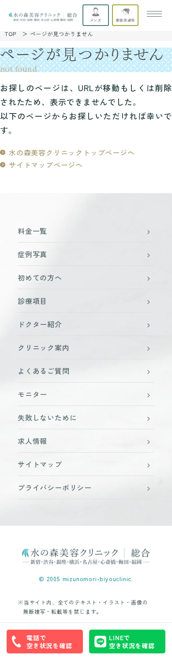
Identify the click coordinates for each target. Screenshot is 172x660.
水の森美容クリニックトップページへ (72, 152)
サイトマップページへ (46, 164)
